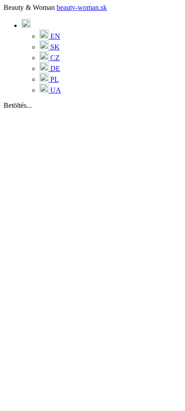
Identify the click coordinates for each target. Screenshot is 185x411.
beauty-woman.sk (82, 7)
